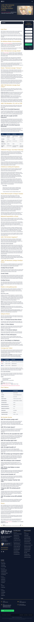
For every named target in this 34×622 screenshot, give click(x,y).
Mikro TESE (25, 552)
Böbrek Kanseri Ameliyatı (27, 546)
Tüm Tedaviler (3, 590)
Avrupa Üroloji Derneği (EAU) (8, 43)
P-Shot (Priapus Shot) (16, 538)
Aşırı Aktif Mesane (3, 574)
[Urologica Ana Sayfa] (2, 1)
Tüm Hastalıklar (3, 592)
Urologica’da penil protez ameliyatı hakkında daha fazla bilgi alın (10, 385)
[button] (32, 1)
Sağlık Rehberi (3, 595)
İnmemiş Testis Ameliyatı (27, 557)
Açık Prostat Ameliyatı (27, 541)
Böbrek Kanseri (3, 579)
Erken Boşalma (3, 565)
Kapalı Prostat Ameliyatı (27, 538)
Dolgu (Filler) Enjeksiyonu (17, 543)
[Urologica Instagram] (1, 551)
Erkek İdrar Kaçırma (3, 571)
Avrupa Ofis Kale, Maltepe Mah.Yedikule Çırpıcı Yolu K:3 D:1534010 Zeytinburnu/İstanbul (7, 606)
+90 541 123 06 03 (4, 539)
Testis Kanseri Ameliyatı (27, 549)
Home (2, 12)
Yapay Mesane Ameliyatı (27, 555)
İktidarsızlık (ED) (3, 563)
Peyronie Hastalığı (3, 566)
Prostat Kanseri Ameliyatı (27, 543)
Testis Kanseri (3, 582)
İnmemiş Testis (3, 587)
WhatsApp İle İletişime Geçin (8, 610)
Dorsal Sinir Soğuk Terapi (17, 546)
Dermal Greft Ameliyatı (17, 552)
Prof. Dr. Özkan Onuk (9, 521)
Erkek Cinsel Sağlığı (7, 12)
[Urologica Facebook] (3, 551)
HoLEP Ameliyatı (26, 535)
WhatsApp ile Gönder (29, 44)
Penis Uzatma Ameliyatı (17, 549)
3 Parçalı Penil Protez (16, 535)
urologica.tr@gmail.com (22, 602)
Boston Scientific (6, 52)
